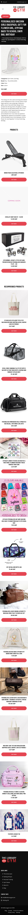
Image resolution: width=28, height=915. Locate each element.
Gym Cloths (10, 78)
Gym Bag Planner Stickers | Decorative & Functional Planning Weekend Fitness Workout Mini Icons (14, 462)
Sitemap (18, 912)
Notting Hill (5, 2)
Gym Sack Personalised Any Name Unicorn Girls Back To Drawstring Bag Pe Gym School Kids (14, 521)
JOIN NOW (5, 16)
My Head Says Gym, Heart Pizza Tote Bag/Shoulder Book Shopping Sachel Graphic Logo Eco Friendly (14, 322)
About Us (6, 885)
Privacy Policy (11, 912)
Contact (10, 910)
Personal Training (8, 879)
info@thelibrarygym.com (21, 2)
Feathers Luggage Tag (14, 834)
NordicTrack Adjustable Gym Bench (14, 173)
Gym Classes (7, 882)
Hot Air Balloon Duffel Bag (14, 567)
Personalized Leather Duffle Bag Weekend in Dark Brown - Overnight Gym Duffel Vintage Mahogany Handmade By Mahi (14, 699)
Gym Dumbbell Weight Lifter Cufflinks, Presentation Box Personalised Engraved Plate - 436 (14, 262)
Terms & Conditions (18, 910)
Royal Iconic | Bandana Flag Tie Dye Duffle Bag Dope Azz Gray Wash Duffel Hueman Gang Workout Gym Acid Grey (14, 370)
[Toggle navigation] (3, 9)
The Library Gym (8, 874)
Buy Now (14, 93)
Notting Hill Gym (8, 876)
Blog (5, 888)
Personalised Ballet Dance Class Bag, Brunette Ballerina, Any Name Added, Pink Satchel (14, 793)
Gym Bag (16, 78)
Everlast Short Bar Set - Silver (14, 217)
